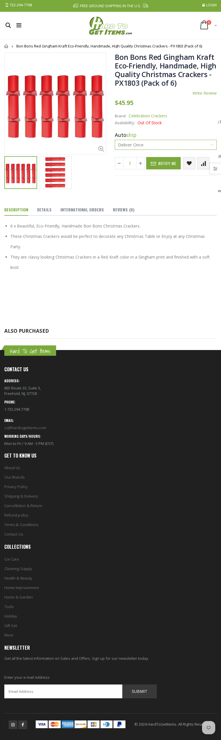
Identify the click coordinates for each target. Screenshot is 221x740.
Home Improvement (21, 587)
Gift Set (10, 625)
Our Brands (14, 477)
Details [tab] (44, 209)
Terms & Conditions (21, 524)
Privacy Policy (16, 486)
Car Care (11, 559)
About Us (12, 467)
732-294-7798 (20, 5)
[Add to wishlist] (189, 163)
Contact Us (13, 534)
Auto (125, 134)
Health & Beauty (18, 578)
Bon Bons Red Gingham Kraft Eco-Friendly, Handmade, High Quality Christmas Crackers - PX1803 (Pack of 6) (165, 70)
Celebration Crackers (148, 115)
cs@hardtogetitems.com (25, 427)
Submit (139, 691)
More (9, 635)
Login (211, 5)
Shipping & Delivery (21, 496)
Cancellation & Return (23, 505)
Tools (9, 606)
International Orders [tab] (82, 209)
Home (6, 46)
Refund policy (16, 515)
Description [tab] (16, 209)
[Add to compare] (203, 163)
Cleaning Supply (18, 568)
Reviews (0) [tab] (123, 209)
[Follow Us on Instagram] (13, 724)
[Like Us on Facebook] (22, 724)
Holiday (10, 616)
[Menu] (18, 25)
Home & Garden (18, 597)
